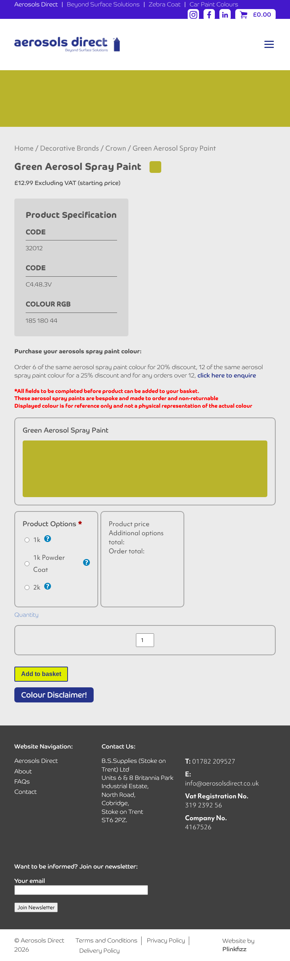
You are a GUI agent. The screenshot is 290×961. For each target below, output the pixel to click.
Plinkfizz (234, 949)
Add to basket (41, 674)
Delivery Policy (99, 951)
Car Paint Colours (214, 4)
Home (24, 148)
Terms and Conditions (106, 940)
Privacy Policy (166, 940)
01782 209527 (213, 761)
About (23, 771)
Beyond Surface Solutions (103, 4)
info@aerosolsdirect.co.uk (222, 783)
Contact (25, 792)
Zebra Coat (164, 4)
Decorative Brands (69, 148)
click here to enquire (226, 375)
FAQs (22, 781)
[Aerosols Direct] (67, 44)
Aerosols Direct (36, 4)
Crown (115, 148)
